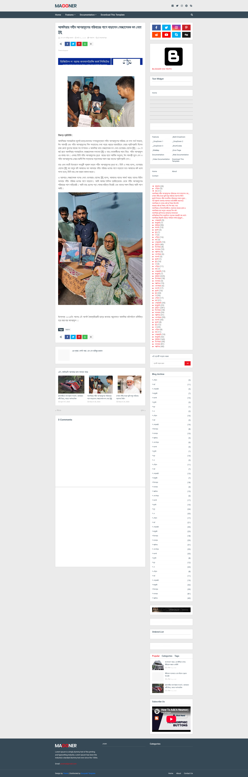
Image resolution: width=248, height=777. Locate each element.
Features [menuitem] (69, 14)
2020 (157, 339)
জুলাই (157, 230)
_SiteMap (155, 150)
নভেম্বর (157, 249)
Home (154, 93)
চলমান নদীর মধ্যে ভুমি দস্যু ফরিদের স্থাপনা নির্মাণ (167, 196)
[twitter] (161, 622)
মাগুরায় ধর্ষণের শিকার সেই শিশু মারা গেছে (165, 205)
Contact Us (188, 773)
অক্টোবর (157, 252)
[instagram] (161, 127)
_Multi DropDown (178, 137)
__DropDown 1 (157, 141)
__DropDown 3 (157, 146)
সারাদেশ (91, 38)
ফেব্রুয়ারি (158, 220)
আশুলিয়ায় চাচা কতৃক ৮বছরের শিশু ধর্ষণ (164, 210)
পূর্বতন (142, 410)
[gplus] (181, 622)
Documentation (158, 155)
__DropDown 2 (177, 141)
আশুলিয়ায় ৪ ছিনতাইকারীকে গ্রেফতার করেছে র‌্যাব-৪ (169, 208)
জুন (156, 232)
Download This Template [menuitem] (113, 14)
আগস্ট (157, 227)
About (174, 171)
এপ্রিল (157, 188)
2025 (157, 186)
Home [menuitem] (58, 14)
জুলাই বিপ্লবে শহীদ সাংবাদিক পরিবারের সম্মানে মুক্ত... (169, 198)
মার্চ (156, 191)
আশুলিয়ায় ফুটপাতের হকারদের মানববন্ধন (165, 213)
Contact (155, 176)
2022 (157, 276)
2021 (157, 308)
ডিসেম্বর (158, 247)
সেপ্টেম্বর (158, 254)
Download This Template (178, 160)
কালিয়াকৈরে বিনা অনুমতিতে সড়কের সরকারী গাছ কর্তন (169, 215)
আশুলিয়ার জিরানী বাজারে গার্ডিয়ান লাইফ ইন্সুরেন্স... (168, 218)
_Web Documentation (180, 155)
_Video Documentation (161, 159)
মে (155, 235)
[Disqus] (100, 527)
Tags (177, 656)
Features (155, 137)
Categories (167, 656)
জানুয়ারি (157, 223)
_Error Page (176, 150)
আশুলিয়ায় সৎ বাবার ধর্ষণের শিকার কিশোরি (165, 203)
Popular (156, 656)
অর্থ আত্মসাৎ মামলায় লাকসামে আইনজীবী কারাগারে (167, 201)
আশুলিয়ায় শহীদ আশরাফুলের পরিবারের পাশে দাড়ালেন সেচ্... (171, 193)
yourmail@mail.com (68, 764)
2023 (157, 244)
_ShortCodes (177, 146)
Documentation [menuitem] (87, 14)
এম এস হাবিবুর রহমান (66, 38)
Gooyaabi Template (88, 773)
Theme (65, 773)
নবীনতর (59, 410)
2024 (157, 225)
